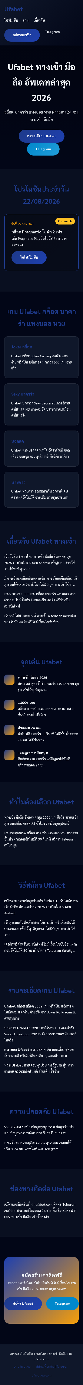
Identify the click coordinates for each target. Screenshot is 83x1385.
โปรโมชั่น (11, 20)
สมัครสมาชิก (22, 35)
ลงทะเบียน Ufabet (41, 136)
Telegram (52, 31)
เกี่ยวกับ (39, 20)
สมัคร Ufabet (23, 1303)
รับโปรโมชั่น (29, 257)
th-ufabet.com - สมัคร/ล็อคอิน (34, 1366)
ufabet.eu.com (42, 1375)
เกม (26, 20)
